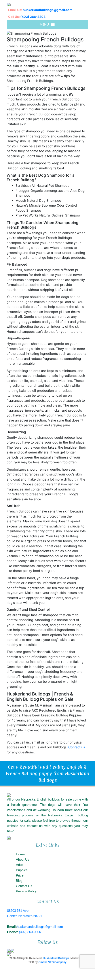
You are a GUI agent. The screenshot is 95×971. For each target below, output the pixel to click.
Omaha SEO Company (52, 962)
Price (19, 875)
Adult (19, 865)
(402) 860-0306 (30, 932)
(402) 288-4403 (33, 16)
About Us (22, 859)
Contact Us (24, 886)
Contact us (76, 747)
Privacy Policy (26, 891)
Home (20, 854)
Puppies (22, 870)
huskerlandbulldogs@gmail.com (47, 10)
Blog (19, 880)
